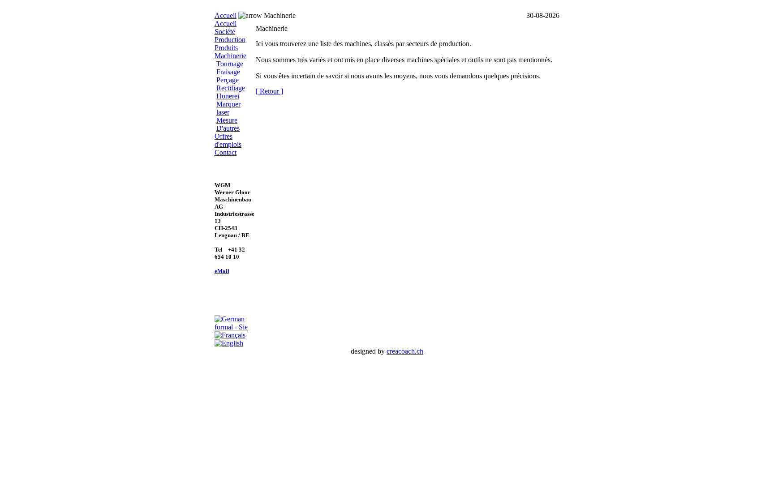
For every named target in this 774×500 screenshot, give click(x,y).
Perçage (227, 80)
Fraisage (228, 72)
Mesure (226, 120)
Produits (226, 47)
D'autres (228, 128)
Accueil (225, 15)
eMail (222, 271)
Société (225, 31)
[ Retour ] (269, 91)
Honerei (227, 96)
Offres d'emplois (228, 140)
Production (230, 39)
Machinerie (230, 56)
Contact (225, 152)
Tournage (229, 64)
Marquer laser (228, 108)
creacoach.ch (405, 351)
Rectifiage (230, 88)
